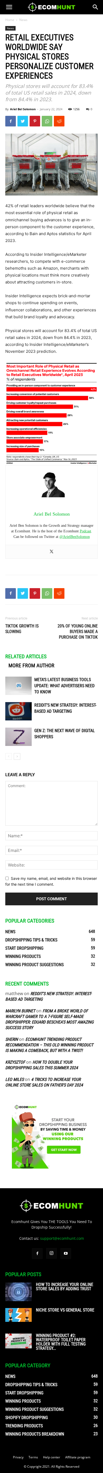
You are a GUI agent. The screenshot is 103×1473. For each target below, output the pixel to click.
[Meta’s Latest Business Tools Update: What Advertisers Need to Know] (18, 686)
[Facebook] (10, 121)
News (23, 20)
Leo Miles (14, 1079)
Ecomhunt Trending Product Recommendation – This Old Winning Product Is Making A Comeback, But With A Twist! (49, 1045)
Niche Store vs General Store (65, 1310)
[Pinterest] (35, 121)
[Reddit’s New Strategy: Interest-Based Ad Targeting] (18, 711)
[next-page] (17, 756)
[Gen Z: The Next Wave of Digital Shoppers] (18, 737)
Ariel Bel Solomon (23, 109)
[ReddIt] (59, 121)
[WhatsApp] (47, 121)
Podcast (85, 531)
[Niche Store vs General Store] (18, 1315)
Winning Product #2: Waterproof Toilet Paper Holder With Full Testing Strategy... (61, 1342)
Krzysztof (15, 1062)
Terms (33, 1457)
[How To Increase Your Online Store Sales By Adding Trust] (18, 1292)
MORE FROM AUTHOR (31, 665)
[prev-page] (8, 756)
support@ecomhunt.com (62, 1238)
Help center (51, 1457)
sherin (11, 1039)
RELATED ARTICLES (25, 656)
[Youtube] (65, 1253)
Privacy (18, 1457)
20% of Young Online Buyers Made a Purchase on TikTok (78, 631)
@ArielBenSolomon (74, 537)
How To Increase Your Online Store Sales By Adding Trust (64, 1286)
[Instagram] (51, 1253)
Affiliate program (77, 1457)
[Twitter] (22, 121)
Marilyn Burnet (20, 1010)
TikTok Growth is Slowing (22, 628)
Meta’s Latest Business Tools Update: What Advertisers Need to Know (64, 685)
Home (9, 20)
